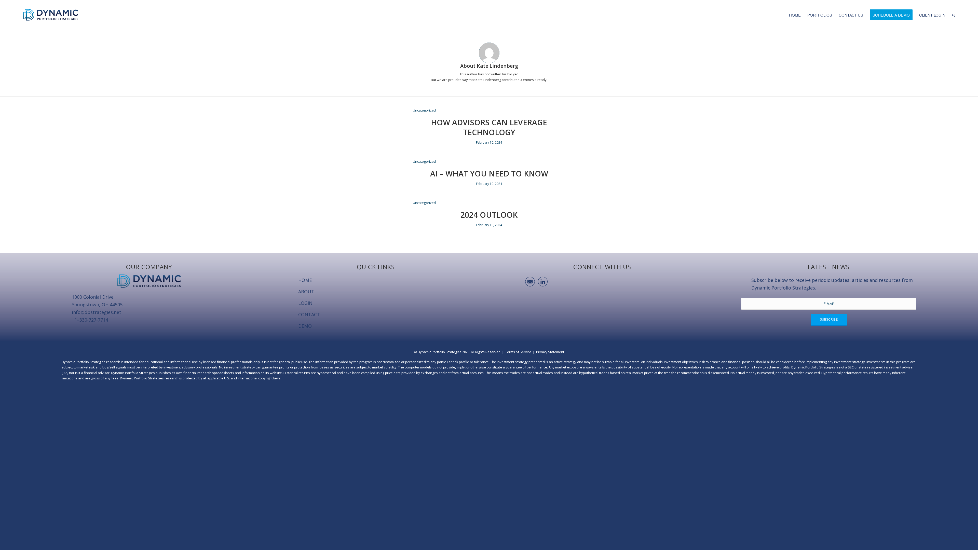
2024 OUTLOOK (489, 215)
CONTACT (309, 314)
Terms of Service (518, 352)
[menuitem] (795, 15)
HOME (305, 280)
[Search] (953, 15)
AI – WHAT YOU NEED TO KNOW (489, 173)
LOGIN (305, 303)
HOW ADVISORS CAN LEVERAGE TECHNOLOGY (489, 127)
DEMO (305, 326)
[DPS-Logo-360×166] (51, 15)
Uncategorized (424, 110)
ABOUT (306, 291)
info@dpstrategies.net (96, 312)
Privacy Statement (550, 352)
